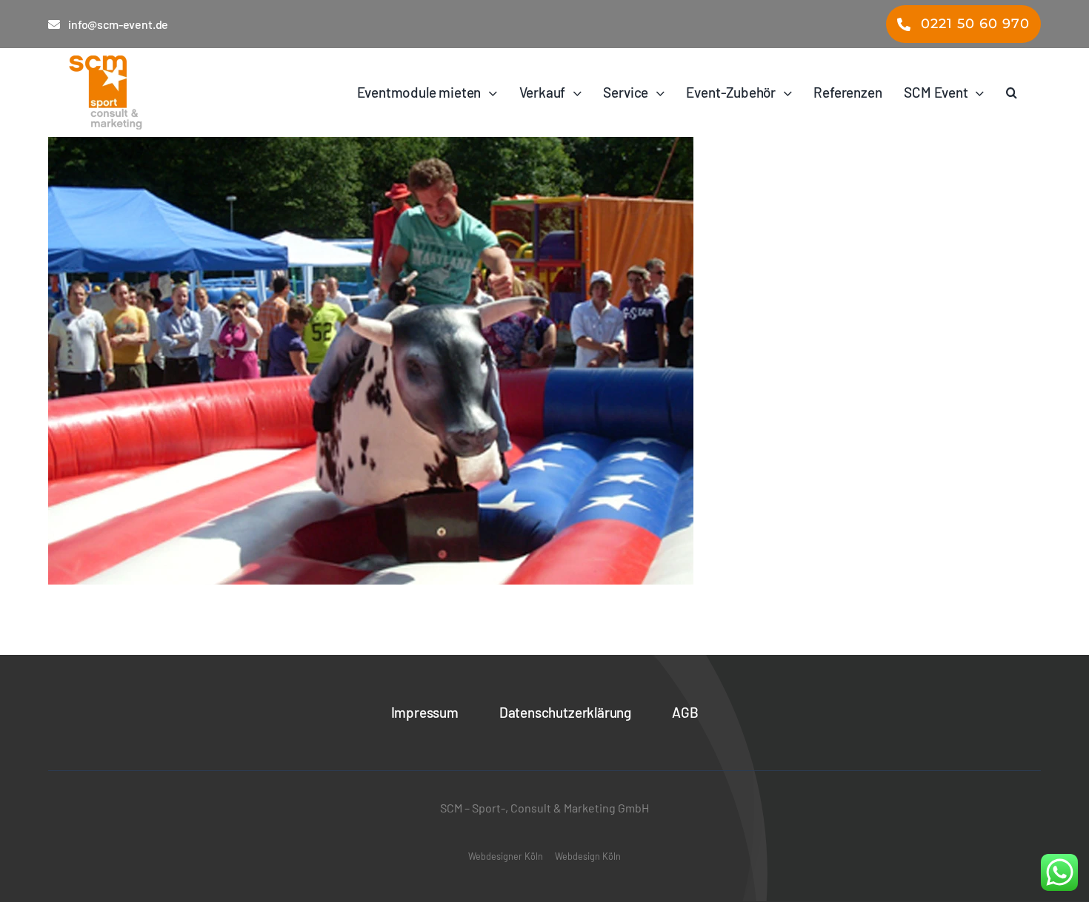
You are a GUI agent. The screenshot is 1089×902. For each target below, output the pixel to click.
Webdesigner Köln (505, 856)
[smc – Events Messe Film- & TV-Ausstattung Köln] (147, 92)
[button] (1011, 92)
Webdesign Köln (588, 856)
